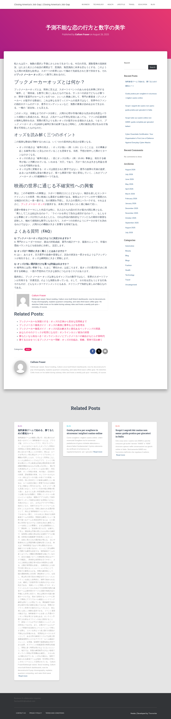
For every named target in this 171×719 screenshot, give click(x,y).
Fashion (128, 265)
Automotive (129, 246)
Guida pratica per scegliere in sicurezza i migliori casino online (84, 432)
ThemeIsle (152, 713)
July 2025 (129, 232)
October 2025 (130, 218)
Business (86, 4)
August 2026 (130, 170)
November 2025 (131, 213)
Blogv (127, 260)
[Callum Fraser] (20, 367)
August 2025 (130, 228)
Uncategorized (131, 285)
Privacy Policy (35, 713)
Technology (98, 4)
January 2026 (130, 203)
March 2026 (130, 194)
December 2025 (131, 208)
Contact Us (21, 713)
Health (110, 4)
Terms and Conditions (55, 713)
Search (127, 63)
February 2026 (131, 199)
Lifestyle (121, 4)
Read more (23, 676)
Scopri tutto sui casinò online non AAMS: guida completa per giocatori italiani (139, 122)
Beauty (128, 251)
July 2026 (129, 174)
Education (142, 4)
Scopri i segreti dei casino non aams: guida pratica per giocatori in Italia (133, 433)
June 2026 (129, 179)
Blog (153, 4)
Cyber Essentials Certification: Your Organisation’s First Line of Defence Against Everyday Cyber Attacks (139, 138)
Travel (132, 4)
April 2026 (129, 189)
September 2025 (132, 223)
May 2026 (129, 184)
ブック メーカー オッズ (33, 204)
